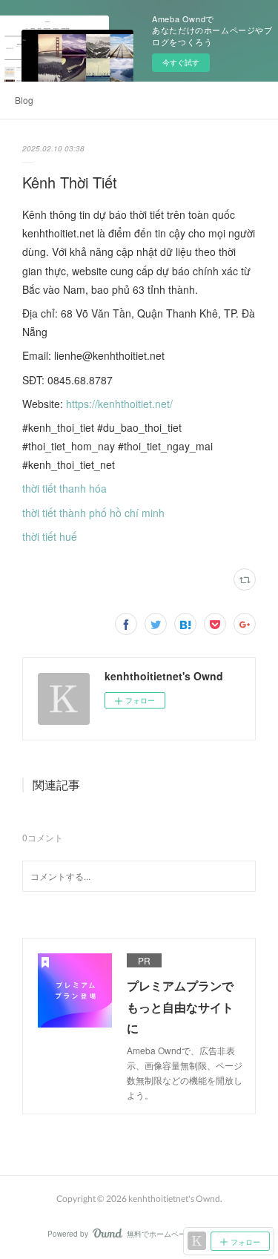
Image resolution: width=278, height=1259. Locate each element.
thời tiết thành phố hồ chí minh (93, 512)
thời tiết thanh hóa (64, 488)
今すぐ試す (180, 62)
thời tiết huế (49, 536)
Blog (24, 99)
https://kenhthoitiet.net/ (119, 403)
